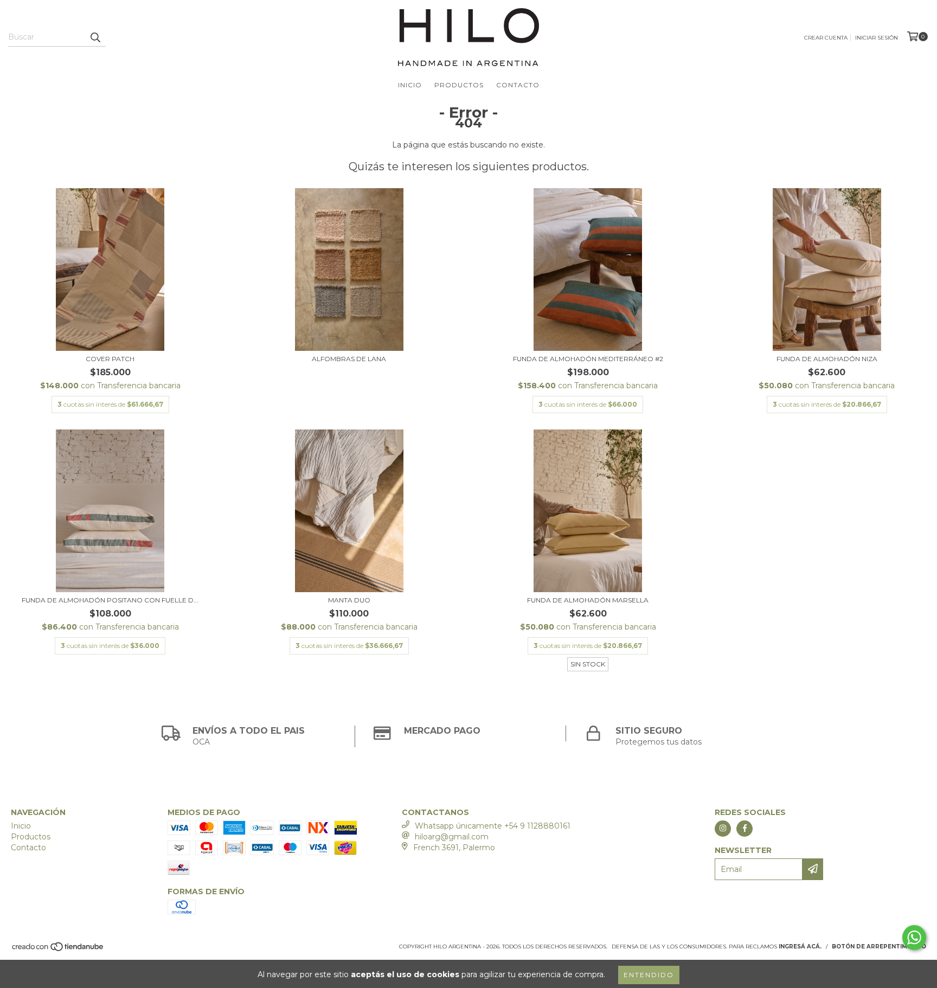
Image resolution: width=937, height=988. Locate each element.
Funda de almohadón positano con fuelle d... (110, 600)
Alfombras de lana (349, 359)
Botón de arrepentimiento (879, 946)
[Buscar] (95, 37)
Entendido (649, 975)
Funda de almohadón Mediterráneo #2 (588, 359)
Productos (459, 85)
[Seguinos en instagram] (723, 828)
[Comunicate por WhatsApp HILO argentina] (914, 937)
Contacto (518, 85)
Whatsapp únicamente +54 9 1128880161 (492, 826)
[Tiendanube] (58, 949)
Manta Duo (349, 600)
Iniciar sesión (876, 37)
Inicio (410, 85)
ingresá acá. (800, 946)
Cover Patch (110, 359)
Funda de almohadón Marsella (588, 600)
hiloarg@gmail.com (452, 837)
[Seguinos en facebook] (744, 828)
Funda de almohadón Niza (826, 359)
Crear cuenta (826, 37)
